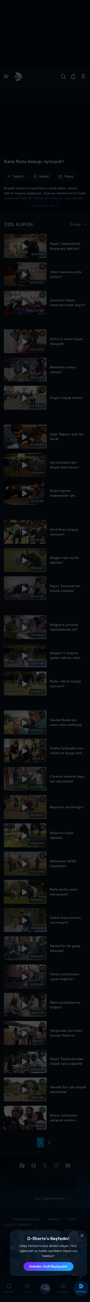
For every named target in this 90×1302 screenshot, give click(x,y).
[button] (82, 1236)
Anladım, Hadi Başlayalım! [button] (48, 1266)
